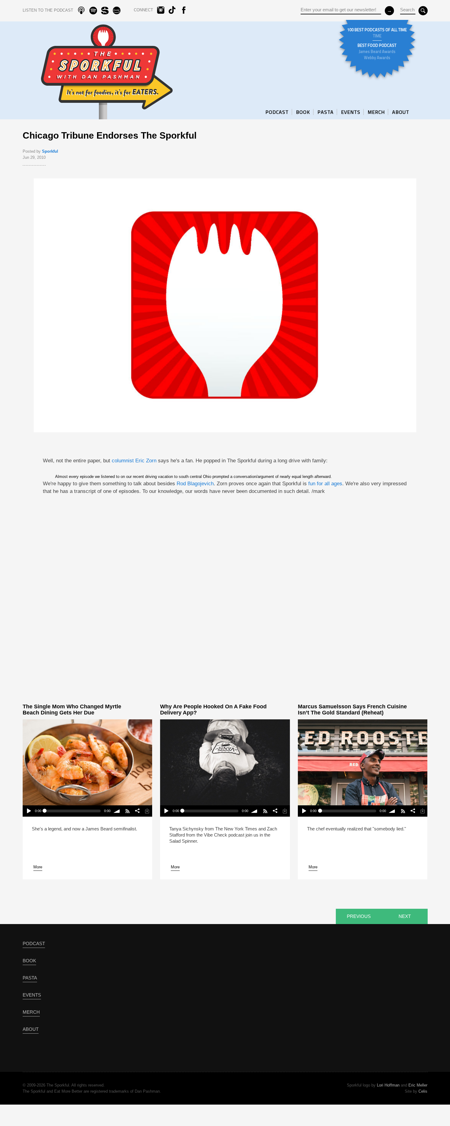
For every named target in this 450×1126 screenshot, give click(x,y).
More (37, 867)
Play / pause (29, 811)
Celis (422, 1091)
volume (117, 811)
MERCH (376, 112)
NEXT (405, 916)
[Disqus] (225, 599)
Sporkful (50, 151)
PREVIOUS (359, 916)
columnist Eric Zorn (134, 461)
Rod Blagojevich (195, 484)
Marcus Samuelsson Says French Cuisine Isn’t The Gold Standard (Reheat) (352, 709)
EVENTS (350, 112)
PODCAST (277, 112)
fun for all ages (325, 484)
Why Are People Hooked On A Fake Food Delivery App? (213, 709)
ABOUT (400, 112)
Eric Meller (417, 1085)
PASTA (325, 112)
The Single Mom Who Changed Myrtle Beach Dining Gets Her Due (72, 709)
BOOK (303, 112)
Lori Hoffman (388, 1085)
